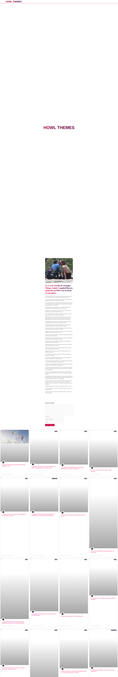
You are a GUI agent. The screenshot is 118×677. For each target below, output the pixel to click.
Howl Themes (14, 1)
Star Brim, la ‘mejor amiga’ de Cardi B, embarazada (72, 616)
